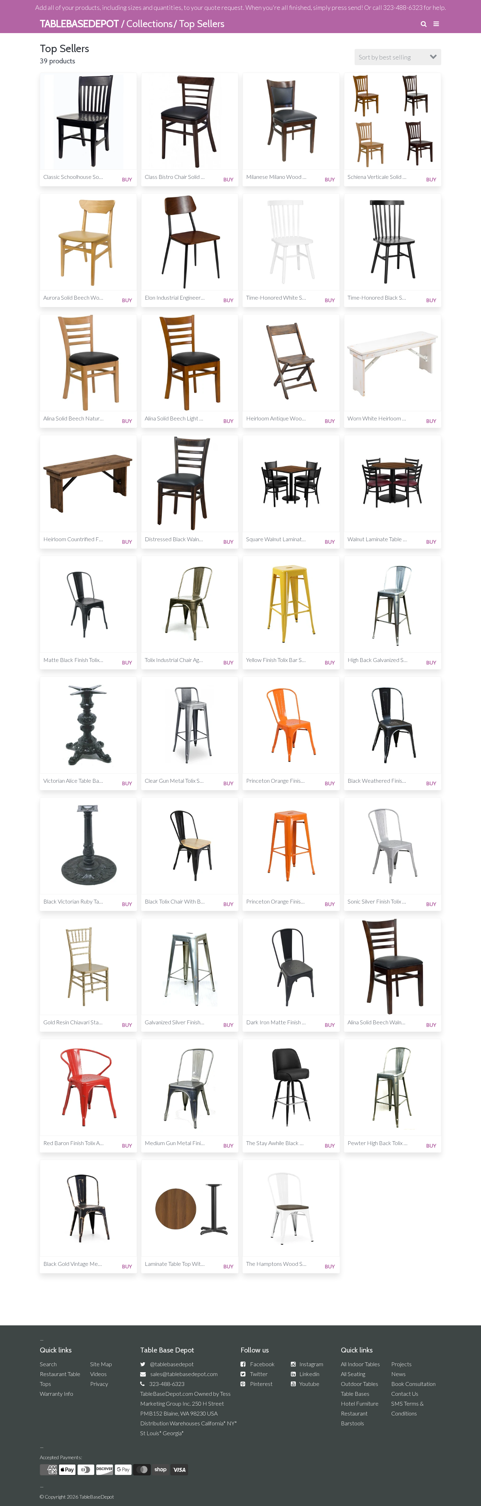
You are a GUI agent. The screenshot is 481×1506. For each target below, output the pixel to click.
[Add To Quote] (132, 78)
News (398, 1373)
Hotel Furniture (360, 1403)
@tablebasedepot (172, 1364)
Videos (98, 1373)
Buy (127, 179)
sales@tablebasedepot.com (184, 1373)
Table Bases (355, 1393)
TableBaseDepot (96, 1497)
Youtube (309, 1383)
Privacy (99, 1383)
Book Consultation (413, 1383)
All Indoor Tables (360, 1364)
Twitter (259, 1373)
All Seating (353, 1373)
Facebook (262, 1364)
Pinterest (261, 1383)
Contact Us (404, 1393)
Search (48, 1364)
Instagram (311, 1364)
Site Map (101, 1364)
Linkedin (309, 1373)
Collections (149, 24)
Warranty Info (56, 1393)
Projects (401, 1364)
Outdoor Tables (359, 1383)
